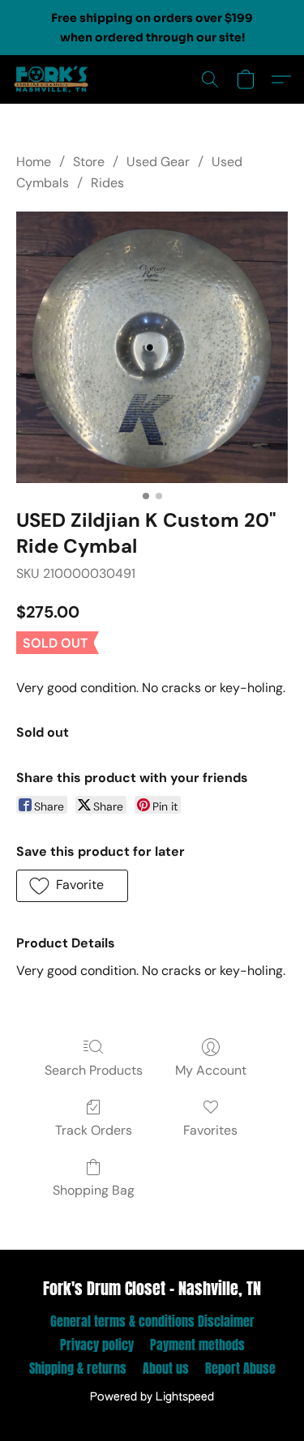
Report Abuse (240, 1368)
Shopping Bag (94, 1190)
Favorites (210, 1130)
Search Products (94, 1070)
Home (33, 161)
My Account (210, 1070)
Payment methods (197, 1344)
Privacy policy (97, 1344)
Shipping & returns (77, 1368)
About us (166, 1368)
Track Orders (93, 1130)
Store (89, 161)
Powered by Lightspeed (152, 1397)
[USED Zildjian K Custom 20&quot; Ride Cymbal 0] (152, 347)
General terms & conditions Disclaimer (152, 1321)
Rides (107, 182)
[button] (53, 79)
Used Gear (158, 161)
